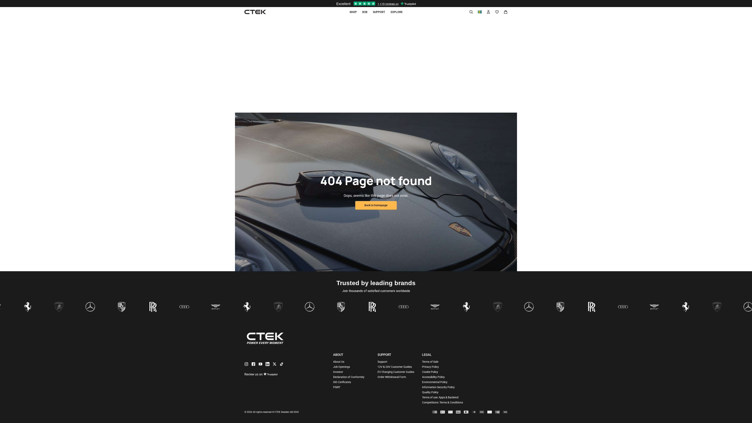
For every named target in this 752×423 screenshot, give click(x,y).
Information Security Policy (438, 387)
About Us (338, 361)
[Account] (488, 12)
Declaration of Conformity (348, 377)
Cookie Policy (430, 371)
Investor (338, 371)
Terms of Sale (430, 361)
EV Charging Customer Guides (396, 371)
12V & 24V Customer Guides (395, 366)
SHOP (353, 12)
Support (382, 361)
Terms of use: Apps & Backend (440, 397)
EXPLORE (397, 12)
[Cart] (506, 12)
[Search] (471, 12)
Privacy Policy (430, 366)
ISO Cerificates (342, 382)
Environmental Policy (434, 382)
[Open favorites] (497, 12)
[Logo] (255, 12)
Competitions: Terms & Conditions (442, 402)
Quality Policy (430, 392)
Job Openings (341, 366)
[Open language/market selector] (480, 12)
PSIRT (336, 387)
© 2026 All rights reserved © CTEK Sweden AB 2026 (271, 412)
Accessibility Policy (433, 377)
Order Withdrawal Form (392, 377)
